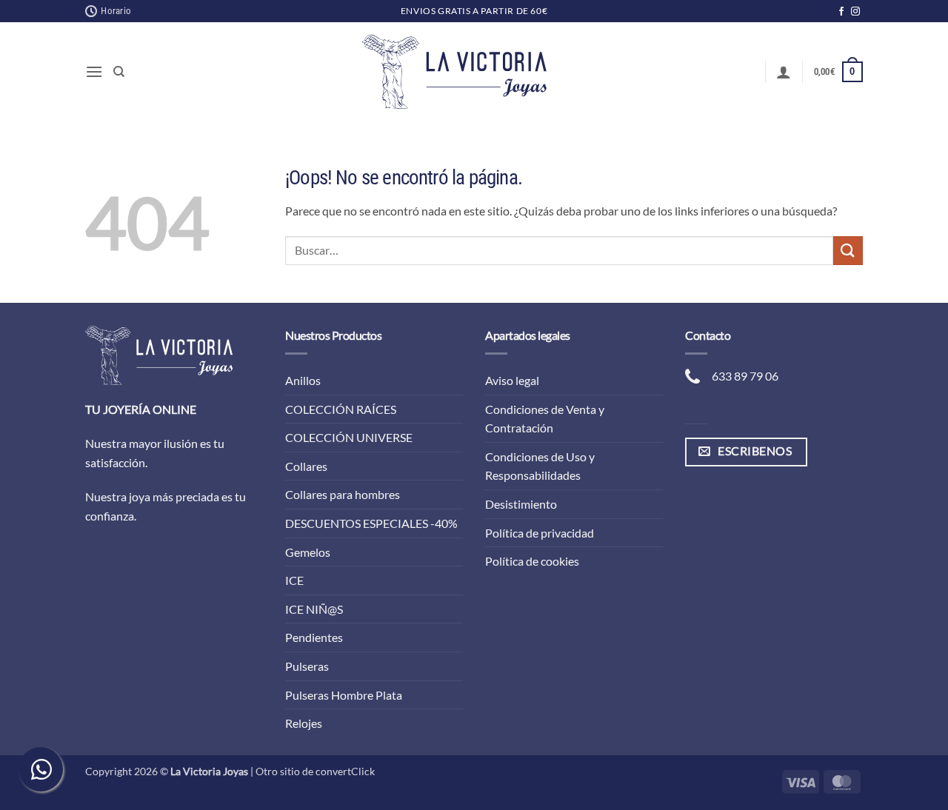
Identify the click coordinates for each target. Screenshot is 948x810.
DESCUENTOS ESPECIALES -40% (371, 523)
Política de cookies (532, 561)
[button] (94, 71)
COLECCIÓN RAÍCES (340, 409)
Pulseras (307, 666)
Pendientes (314, 637)
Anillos (303, 380)
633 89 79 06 (745, 376)
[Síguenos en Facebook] (841, 12)
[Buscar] (118, 72)
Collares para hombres (342, 494)
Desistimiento (521, 504)
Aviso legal (512, 380)
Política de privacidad (539, 533)
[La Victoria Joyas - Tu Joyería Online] (454, 71)
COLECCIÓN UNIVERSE (349, 437)
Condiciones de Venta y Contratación (544, 418)
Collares (306, 466)
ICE (294, 580)
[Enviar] (848, 250)
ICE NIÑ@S (314, 609)
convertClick (345, 771)
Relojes (303, 723)
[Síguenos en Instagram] (855, 12)
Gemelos (307, 552)
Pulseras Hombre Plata (343, 695)
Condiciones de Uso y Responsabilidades (540, 466)
